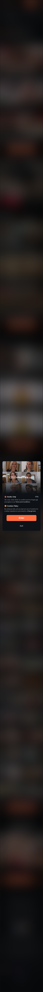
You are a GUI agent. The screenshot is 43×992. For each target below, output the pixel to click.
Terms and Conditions (23, 502)
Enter (21, 518)
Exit (21, 526)
